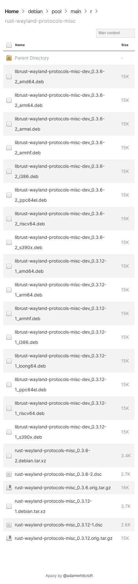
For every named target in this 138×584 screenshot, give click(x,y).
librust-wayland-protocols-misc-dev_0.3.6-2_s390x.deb (60, 242)
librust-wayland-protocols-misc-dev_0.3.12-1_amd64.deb (60, 266)
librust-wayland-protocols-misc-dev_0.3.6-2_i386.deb (60, 171)
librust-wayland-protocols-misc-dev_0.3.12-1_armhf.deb (60, 313)
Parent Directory (32, 58)
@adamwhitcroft (78, 575)
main (76, 11)
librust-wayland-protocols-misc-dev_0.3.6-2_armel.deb (60, 124)
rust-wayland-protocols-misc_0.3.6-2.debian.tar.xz (52, 455)
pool (56, 11)
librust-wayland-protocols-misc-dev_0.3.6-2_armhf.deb (60, 147)
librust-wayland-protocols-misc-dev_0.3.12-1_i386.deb (60, 337)
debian (35, 11)
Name (20, 45)
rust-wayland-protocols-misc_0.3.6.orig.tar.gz (63, 487)
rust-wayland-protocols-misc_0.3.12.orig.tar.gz (64, 538)
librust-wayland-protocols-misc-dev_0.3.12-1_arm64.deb (60, 289)
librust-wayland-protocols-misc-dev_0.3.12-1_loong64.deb (60, 361)
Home (12, 11)
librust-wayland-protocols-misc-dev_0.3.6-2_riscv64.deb (60, 218)
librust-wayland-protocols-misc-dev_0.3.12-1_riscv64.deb (60, 408)
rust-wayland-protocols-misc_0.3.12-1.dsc (59, 524)
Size (124, 45)
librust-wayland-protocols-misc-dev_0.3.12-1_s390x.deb (60, 432)
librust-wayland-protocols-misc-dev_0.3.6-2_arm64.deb (60, 100)
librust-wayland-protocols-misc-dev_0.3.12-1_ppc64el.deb (60, 384)
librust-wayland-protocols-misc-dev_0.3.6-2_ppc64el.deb (60, 195)
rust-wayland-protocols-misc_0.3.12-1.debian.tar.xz (53, 506)
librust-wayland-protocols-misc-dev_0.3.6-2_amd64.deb (60, 76)
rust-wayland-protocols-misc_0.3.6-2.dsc (58, 474)
